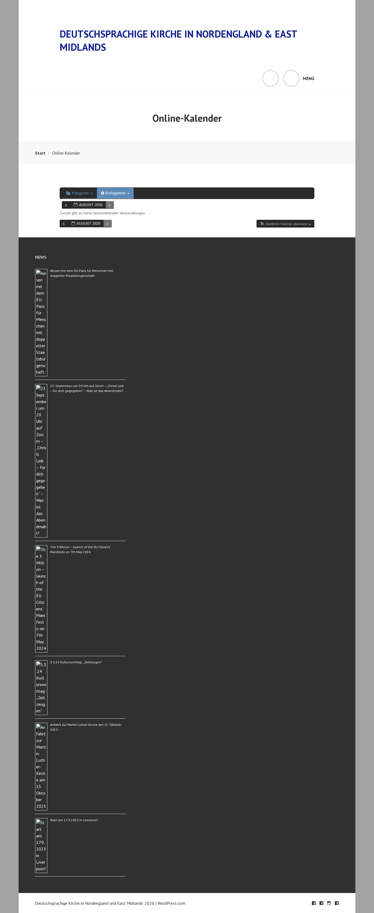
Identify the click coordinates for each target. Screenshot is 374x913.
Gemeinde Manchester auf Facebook (314, 903)
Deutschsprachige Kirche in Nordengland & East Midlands (178, 40)
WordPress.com (171, 903)
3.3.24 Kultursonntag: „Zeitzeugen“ (76, 662)
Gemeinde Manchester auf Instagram (329, 903)
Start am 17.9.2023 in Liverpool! (74, 820)
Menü (308, 78)
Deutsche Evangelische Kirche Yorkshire (337, 903)
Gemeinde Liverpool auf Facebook (321, 903)
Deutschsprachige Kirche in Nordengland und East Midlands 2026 (94, 903)
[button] (285, 223)
